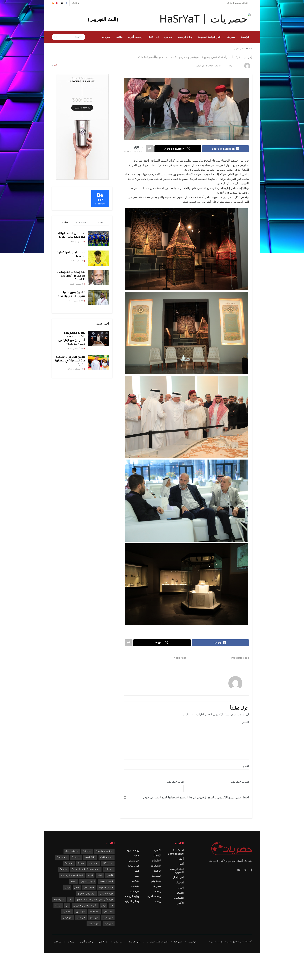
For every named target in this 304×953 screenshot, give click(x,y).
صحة (136, 855)
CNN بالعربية (90, 857)
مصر (136, 875)
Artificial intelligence (176, 852)
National (93, 863)
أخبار (181, 858)
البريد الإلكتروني (174, 781)
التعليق (244, 722)
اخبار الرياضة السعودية (209, 36)
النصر (76, 887)
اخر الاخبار (153, 36)
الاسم (244, 766)
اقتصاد (180, 892)
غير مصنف (133, 860)
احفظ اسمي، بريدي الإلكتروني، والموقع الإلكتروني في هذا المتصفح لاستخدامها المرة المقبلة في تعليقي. (195, 797)
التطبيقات (156, 860)
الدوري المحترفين (88, 881)
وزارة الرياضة (185, 36)
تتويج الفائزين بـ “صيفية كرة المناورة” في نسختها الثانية (70, 360)
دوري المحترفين (106, 893)
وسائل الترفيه (132, 901)
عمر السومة (59, 899)
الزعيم (73, 881)
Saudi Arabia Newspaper (86, 869)
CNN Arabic (106, 857)
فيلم (137, 870)
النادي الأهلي (89, 887)
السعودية (156, 875)
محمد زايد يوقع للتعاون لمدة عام (71, 254)
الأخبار (180, 902)
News (81, 863)
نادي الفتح (94, 917)
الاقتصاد (157, 855)
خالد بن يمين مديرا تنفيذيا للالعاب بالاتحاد (71, 294)
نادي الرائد (66, 911)
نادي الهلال (67, 917)
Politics (108, 869)
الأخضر (110, 875)
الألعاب (157, 850)
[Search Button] (54, 37)
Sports (63, 869)
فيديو (104, 905)
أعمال (181, 863)
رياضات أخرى (135, 36)
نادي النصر (81, 917)
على (70, 899)
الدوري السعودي (106, 881)
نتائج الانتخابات (94, 923)
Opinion (69, 863)
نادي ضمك (108, 923)
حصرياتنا (231, 36)
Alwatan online (104, 851)
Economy (62, 857)
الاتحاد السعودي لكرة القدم (72, 875)
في (111, 905)
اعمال (181, 887)
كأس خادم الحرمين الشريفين (85, 905)
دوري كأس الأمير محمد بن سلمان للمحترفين (95, 899)
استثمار (180, 882)
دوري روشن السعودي (86, 893)
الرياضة (157, 870)
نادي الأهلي (108, 911)
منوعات (106, 36)
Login (75, 2)
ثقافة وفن (156, 881)
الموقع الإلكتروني (240, 781)
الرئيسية (245, 36)
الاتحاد (90, 875)
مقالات (119, 36)
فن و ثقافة (133, 865)
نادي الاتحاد (94, 911)
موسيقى (134, 891)
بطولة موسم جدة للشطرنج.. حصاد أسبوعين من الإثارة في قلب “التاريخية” (71, 338)
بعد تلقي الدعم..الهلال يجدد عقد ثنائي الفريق (71, 234)
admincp (238, 65)
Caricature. (71, 851)
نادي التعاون (80, 911)
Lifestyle (108, 863)
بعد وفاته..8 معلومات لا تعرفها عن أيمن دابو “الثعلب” (70, 275)
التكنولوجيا (156, 865)
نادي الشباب (108, 917)
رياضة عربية (133, 850)
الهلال (67, 887)
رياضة (158, 901)
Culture (76, 857)
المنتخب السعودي (106, 887)
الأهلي (99, 875)
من (67, 905)
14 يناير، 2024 (214, 65)
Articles (87, 851)
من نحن (168, 36)
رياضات (157, 891)
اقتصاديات (178, 897)
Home (249, 48)
